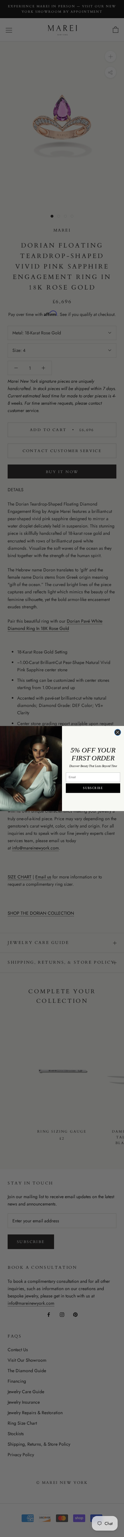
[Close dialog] (117, 732)
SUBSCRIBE (93, 788)
